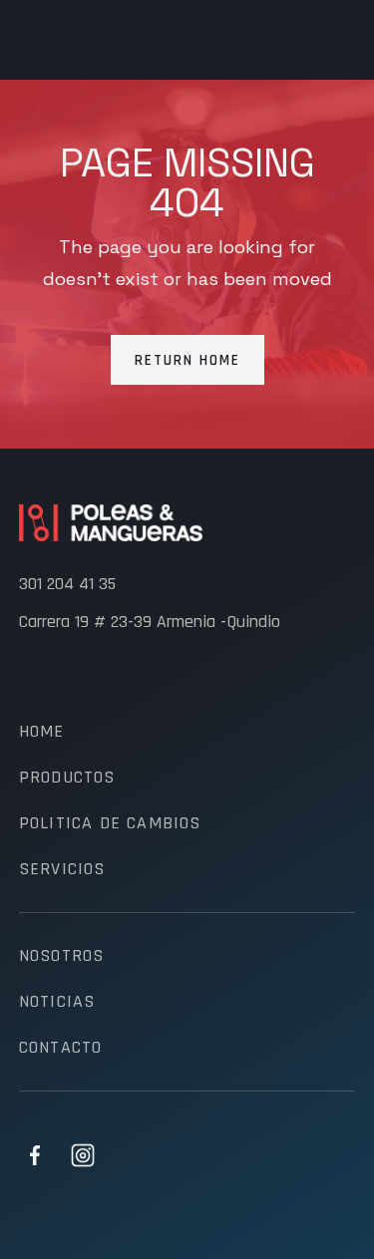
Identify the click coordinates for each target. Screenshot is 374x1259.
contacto (61, 1048)
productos (67, 777)
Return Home (187, 360)
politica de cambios (110, 823)
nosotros (62, 956)
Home (42, 732)
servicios (62, 869)
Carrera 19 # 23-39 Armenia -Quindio (149, 622)
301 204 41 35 (67, 584)
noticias (57, 1002)
